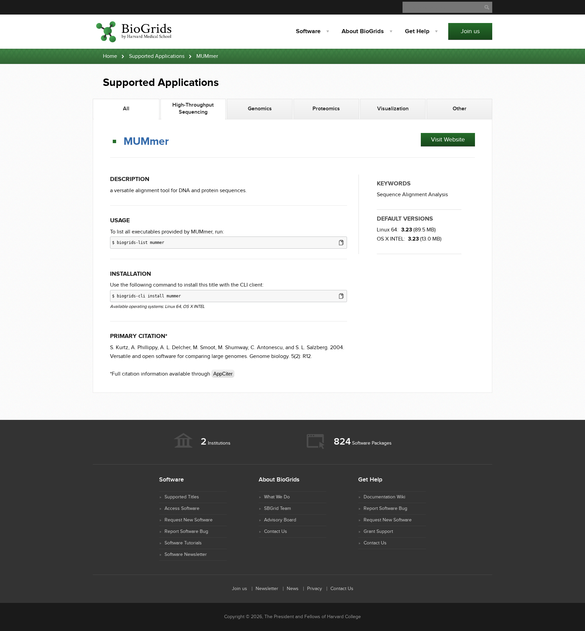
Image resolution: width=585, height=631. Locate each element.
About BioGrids (363, 31)
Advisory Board (280, 520)
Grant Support (378, 531)
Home (110, 56)
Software (308, 31)
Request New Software (189, 520)
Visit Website (448, 139)
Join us (470, 31)
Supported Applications (157, 56)
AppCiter (223, 374)
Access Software (182, 508)
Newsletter (267, 588)
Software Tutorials (183, 543)
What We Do (277, 497)
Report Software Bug (186, 531)
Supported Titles (182, 497)
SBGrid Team (277, 508)
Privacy (314, 588)
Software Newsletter (186, 554)
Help (417, 31)
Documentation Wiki (384, 497)
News (293, 588)
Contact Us (275, 531)
